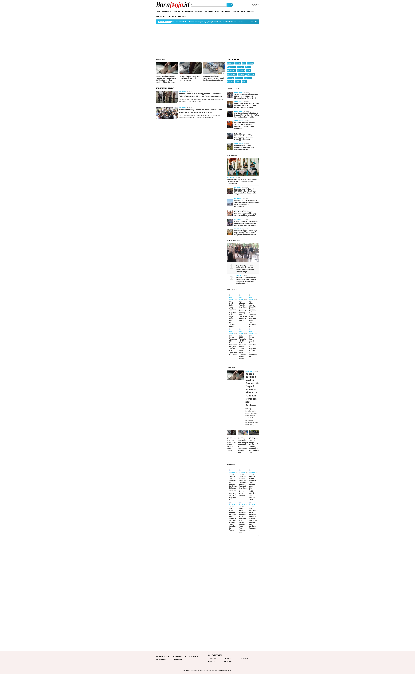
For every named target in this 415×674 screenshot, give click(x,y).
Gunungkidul (250, 74)
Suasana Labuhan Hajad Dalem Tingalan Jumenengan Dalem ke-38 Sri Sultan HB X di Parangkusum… (246, 203)
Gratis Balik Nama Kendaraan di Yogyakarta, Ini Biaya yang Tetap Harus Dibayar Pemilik (232, 314)
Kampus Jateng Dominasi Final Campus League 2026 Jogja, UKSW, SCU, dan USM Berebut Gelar (252, 488)
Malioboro (250, 63)
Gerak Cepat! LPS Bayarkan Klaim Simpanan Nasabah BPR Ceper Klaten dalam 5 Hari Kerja (246, 105)
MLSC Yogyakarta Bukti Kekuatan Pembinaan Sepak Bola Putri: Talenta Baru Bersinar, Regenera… (253, 519)
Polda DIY (237, 63)
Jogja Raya (182, 91)
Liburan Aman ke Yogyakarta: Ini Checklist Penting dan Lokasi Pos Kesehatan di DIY (243, 312)
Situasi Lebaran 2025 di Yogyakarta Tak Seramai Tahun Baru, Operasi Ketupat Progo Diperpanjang (200, 94)
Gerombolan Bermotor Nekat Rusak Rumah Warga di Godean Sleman (190, 78)
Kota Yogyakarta (231, 74)
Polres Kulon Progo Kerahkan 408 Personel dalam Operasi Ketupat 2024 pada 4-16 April (200, 110)
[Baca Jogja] (173, 5)
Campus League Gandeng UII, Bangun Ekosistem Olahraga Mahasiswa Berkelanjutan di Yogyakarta (233, 488)
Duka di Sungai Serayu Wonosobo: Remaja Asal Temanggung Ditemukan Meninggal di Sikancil (243, 137)
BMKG (248, 70)
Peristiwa (160, 59)
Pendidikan (242, 74)
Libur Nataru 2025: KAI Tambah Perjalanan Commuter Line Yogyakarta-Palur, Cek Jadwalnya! (252, 314)
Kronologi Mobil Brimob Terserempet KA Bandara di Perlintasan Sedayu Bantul (213, 78)
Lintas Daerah (233, 89)
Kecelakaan (239, 78)
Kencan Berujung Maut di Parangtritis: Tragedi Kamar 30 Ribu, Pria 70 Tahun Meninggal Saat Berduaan (166, 79)
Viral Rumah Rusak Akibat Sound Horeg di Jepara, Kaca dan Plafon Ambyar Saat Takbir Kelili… (246, 115)
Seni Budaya (232, 155)
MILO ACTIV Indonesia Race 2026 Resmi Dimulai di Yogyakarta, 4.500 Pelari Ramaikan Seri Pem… (232, 519)
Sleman (238, 81)
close (209, 645)
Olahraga (231, 464)
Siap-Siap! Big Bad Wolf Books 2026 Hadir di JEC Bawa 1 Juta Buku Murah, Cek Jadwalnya (245, 269)
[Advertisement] (207, 41)
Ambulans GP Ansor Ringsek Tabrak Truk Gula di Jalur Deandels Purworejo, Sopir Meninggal (244, 125)
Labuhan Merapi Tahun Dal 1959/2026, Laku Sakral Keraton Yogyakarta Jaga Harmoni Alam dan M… (246, 192)
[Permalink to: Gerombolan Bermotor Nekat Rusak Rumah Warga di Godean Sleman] (190, 68)
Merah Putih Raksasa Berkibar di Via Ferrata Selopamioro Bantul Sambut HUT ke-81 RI (225, 22)
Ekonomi (248, 67)
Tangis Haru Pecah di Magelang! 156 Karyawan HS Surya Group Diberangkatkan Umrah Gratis (246, 96)
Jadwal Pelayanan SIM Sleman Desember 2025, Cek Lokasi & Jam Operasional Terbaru (233, 346)
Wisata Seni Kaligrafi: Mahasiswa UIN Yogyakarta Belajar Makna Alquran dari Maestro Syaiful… (246, 223)
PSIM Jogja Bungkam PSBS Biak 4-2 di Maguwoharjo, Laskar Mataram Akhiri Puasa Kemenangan (242, 520)
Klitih (243, 63)
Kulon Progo (230, 81)
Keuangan (240, 67)
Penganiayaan (231, 67)
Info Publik (232, 289)
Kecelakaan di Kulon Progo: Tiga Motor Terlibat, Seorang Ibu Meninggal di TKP (254, 445)
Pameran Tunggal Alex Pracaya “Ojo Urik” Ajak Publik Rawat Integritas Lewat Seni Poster (245, 233)
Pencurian (230, 63)
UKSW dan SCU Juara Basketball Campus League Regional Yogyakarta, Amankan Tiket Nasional (243, 486)
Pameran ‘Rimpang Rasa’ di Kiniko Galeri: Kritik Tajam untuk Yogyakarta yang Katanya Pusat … (242, 181)
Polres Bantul (241, 70)
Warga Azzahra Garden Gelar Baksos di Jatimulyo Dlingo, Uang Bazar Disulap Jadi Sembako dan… (246, 280)
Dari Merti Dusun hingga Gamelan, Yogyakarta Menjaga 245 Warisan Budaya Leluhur (245, 214)
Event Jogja (230, 78)
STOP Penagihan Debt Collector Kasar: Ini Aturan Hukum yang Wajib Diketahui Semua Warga (242, 347)
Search (230, 5)
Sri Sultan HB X (231, 70)
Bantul (244, 81)
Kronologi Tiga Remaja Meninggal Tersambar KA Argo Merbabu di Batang (245, 147)
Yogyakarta (248, 78)
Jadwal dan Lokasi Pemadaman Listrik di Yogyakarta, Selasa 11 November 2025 (253, 347)
